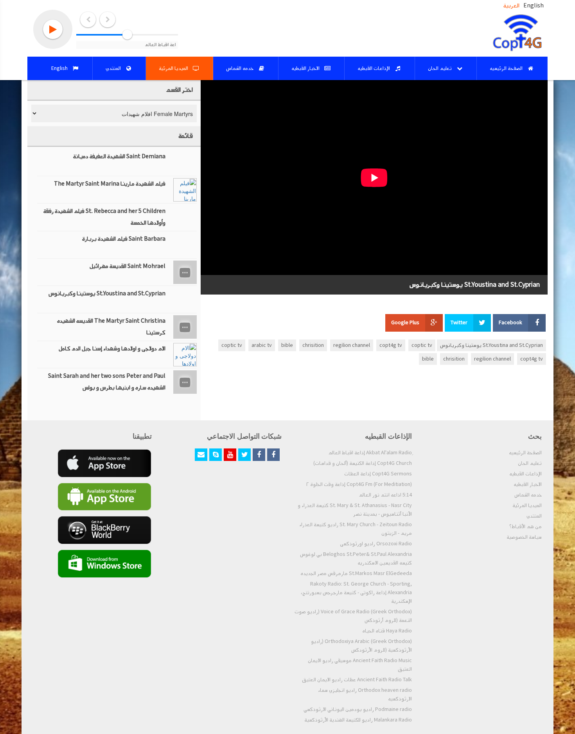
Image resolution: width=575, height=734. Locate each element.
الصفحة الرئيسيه (525, 452)
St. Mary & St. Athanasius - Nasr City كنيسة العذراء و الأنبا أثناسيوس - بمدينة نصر (355, 510)
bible (287, 345)
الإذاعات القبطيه (525, 473)
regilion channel (351, 345)
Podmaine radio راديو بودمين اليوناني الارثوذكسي (358, 709)
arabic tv (262, 345)
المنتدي (534, 516)
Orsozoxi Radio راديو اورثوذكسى (376, 543)
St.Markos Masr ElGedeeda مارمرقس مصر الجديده (356, 573)
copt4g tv (390, 345)
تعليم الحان (530, 463)
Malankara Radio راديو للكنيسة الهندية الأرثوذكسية (358, 719)
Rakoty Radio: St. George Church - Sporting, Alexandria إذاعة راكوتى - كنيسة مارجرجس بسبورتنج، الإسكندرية (356, 592)
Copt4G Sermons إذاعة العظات (378, 473)
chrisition (313, 345)
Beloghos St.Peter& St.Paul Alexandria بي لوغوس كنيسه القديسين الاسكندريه (356, 558)
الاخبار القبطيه (528, 484)
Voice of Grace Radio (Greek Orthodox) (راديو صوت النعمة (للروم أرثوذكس (353, 616)
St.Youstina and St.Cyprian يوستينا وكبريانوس (491, 345)
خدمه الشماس (528, 494)
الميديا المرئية (527, 505)
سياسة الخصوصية (524, 537)
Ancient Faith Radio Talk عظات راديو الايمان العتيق (357, 679)
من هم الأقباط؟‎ (525, 526)
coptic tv (421, 345)
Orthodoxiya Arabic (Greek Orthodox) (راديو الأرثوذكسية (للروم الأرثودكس (361, 646)
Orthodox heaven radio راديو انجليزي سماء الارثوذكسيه (365, 694)
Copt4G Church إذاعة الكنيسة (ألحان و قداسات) (362, 463)
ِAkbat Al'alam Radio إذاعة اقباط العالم (370, 452)
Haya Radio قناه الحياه (387, 630)
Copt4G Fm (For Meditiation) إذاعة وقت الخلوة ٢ (359, 484)
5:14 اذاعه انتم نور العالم (385, 494)
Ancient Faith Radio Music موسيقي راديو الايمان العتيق (360, 665)
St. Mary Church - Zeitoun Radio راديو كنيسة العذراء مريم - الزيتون (355, 529)
